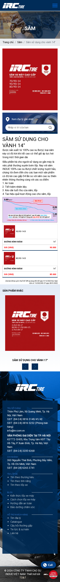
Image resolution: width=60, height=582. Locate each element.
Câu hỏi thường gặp (21, 525)
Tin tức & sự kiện (19, 529)
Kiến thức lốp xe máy (22, 495)
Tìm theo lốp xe (19, 484)
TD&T (22, 577)
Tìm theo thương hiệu (22, 477)
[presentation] (25, 366)
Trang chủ (8, 42)
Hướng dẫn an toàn (21, 503)
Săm (19, 42)
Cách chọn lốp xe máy (22, 499)
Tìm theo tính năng (20, 481)
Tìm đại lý (15, 517)
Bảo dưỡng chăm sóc (22, 507)
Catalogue (16, 521)
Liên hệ (14, 533)
